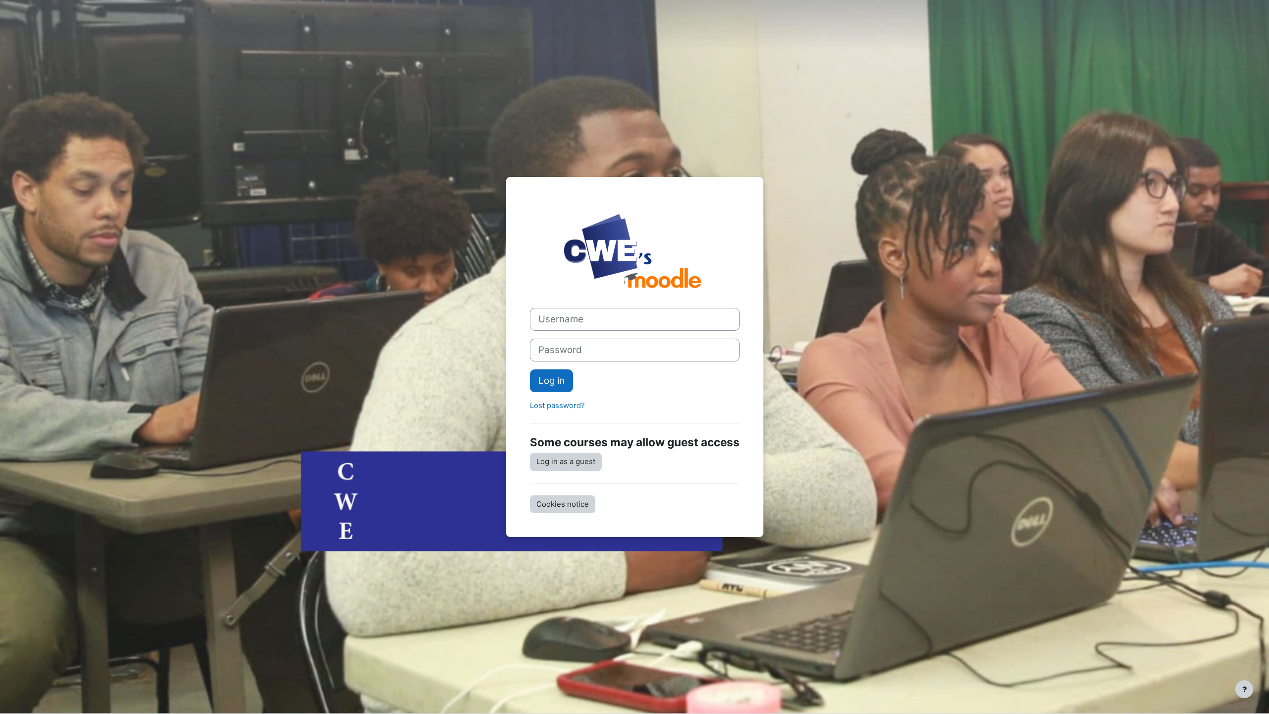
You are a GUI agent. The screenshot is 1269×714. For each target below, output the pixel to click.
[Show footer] (1244, 689)
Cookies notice (562, 504)
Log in (551, 380)
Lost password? (557, 405)
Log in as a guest (565, 461)
